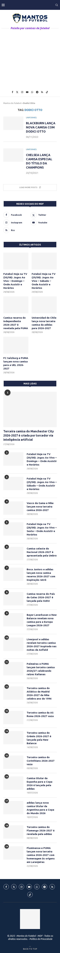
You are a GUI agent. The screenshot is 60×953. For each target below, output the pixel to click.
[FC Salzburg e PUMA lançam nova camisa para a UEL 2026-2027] (15, 345)
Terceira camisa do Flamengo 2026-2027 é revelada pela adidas (40, 830)
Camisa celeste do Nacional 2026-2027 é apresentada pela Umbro (42, 552)
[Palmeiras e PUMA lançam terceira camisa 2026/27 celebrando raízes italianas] (13, 668)
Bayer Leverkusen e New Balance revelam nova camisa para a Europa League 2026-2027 (42, 620)
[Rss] (42, 92)
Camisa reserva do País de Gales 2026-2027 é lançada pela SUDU (41, 597)
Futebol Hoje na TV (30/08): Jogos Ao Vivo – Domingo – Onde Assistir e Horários (15, 280)
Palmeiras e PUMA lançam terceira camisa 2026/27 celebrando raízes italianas (41, 669)
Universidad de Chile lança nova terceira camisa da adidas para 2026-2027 (44, 323)
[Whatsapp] (32, 92)
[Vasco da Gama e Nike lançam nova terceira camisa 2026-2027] (13, 508)
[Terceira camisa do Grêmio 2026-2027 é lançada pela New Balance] (13, 737)
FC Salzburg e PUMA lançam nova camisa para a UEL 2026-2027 (15, 363)
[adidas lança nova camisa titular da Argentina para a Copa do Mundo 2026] (13, 807)
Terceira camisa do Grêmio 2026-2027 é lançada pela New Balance (39, 738)
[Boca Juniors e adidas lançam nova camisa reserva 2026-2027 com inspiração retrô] (13, 574)
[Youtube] (27, 92)
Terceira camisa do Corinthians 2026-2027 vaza (40, 761)
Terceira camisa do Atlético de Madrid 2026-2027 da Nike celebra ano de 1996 (39, 693)
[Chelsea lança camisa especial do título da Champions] (13, 155)
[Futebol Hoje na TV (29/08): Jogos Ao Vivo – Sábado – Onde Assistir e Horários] (44, 261)
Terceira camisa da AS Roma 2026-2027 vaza (40, 714)
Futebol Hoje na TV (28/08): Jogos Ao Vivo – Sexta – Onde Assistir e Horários (42, 529)
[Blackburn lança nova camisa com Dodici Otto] (13, 123)
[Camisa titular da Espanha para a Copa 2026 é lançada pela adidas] (13, 783)
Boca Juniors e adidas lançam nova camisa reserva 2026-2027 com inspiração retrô (41, 574)
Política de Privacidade (40, 939)
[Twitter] (17, 92)
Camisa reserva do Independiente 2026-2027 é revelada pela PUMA (15, 323)
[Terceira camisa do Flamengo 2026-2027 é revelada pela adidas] (13, 832)
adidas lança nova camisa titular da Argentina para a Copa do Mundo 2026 (40, 808)
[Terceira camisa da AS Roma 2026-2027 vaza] (13, 717)
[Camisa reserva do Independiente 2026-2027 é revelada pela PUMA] (15, 304)
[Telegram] (37, 92)
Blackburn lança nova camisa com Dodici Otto (40, 127)
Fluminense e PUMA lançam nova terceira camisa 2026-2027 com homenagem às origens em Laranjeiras (41, 855)
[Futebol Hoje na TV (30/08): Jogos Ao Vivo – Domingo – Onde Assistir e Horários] (15, 261)
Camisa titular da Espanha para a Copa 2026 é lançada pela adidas (39, 783)
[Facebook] (12, 92)
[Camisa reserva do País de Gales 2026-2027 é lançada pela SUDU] (13, 598)
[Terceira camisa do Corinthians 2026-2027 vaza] (13, 762)
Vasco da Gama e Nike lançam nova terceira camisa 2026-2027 (40, 506)
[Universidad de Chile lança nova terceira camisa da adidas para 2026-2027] (44, 304)
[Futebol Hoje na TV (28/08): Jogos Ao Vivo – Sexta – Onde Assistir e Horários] (13, 529)
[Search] (56, 5)
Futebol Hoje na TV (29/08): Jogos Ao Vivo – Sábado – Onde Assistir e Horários (44, 280)
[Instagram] (22, 92)
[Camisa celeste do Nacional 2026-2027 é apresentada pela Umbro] (13, 553)
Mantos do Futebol (12, 103)
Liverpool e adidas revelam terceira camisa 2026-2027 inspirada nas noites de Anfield (41, 644)
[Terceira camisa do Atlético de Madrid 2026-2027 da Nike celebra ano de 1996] (13, 693)
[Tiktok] (47, 92)
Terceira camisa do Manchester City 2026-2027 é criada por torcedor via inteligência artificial (28, 435)
